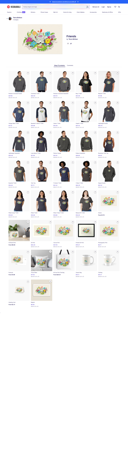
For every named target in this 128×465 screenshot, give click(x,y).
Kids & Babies (80, 12)
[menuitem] (9, 12)
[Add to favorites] (68, 43)
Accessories (93, 12)
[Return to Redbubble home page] (13, 6)
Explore (9, 12)
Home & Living (67, 12)
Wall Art (55, 12)
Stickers (33, 12)
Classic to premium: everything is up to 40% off (64, 1)
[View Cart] (119, 7)
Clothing (21, 12)
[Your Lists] (115, 7)
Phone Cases (44, 12)
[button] (64, 1)
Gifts (119, 12)
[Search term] (87, 6)
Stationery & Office (107, 12)
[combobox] (55, 7)
